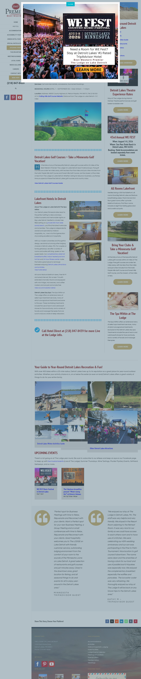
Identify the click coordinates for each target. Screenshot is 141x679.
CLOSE (70, 4)
